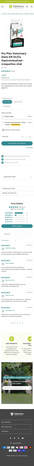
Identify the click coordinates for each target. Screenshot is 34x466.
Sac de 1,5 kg (18, 101)
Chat (8, 14)
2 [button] (14, 323)
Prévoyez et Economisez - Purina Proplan (15, 123)
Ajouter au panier (17, 143)
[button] (27, 6)
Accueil (3, 14)
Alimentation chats (17, 14)
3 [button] (17, 323)
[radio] (3, 116)
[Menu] (2, 6)
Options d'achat (6, 113)
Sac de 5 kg (7, 106)
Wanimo (13, 455)
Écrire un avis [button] (17, 226)
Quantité (5, 136)
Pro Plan (4, 67)
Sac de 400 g (7, 101)
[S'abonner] (30, 388)
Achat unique (9, 116)
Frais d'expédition (12, 79)
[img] (5, 245)
